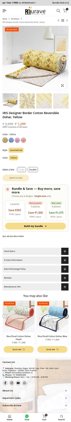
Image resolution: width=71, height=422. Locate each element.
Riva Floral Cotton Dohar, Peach (18, 338)
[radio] (5, 140)
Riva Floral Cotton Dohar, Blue (52, 336)
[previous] (7, 58)
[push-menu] (4, 10)
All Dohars (15, 19)
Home (4, 19)
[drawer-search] (58, 11)
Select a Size (8, 169)
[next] (63, 58)
